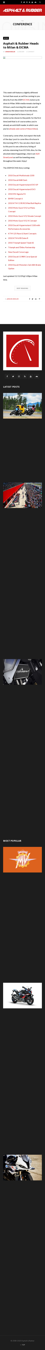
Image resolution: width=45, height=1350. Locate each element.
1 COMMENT (30, 51)
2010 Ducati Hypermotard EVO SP (23, 184)
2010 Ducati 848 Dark (17, 180)
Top (23, 1345)
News (6, 38)
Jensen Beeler (10, 51)
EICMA (26, 100)
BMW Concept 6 (15, 198)
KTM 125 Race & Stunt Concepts (22, 233)
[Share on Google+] (36, 299)
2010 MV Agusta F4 (17, 194)
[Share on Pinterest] (39, 299)
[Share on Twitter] (32, 299)
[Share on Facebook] (29, 299)
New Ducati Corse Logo (18, 252)
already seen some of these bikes (23, 128)
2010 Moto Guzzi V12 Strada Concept (24, 216)
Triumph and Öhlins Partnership (21, 247)
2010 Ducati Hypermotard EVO (22, 189)
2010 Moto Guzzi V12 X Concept (22, 220)
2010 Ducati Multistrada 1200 (21, 175)
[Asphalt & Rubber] (22, 10)
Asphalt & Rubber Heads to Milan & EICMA (21, 45)
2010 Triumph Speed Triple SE (21, 243)
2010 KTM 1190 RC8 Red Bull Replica (24, 203)
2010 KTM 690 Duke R (18, 238)
